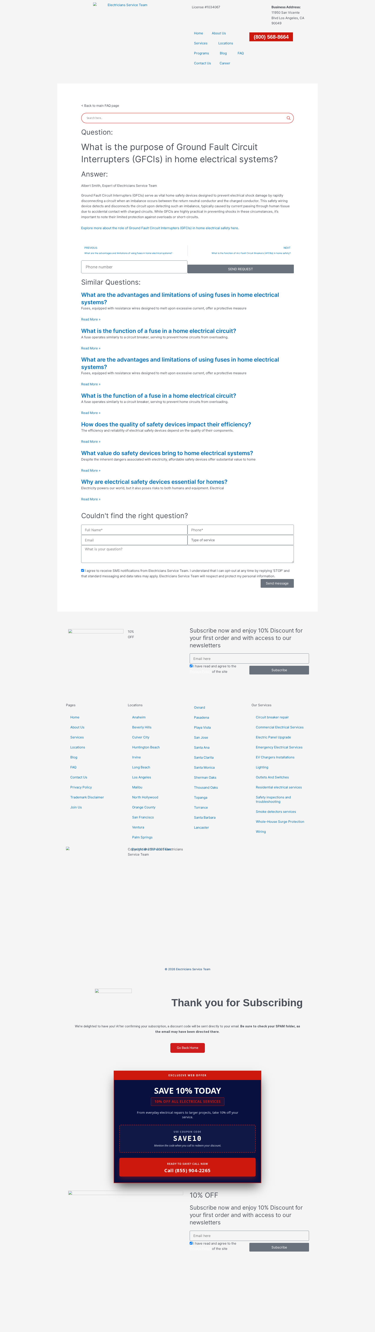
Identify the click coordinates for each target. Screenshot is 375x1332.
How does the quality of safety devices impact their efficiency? (166, 424)
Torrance (201, 807)
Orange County (143, 807)
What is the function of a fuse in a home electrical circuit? (158, 330)
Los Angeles (141, 777)
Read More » (90, 319)
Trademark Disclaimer (87, 797)
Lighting (262, 767)
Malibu (137, 787)
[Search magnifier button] (289, 118)
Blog (223, 53)
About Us (219, 33)
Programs (201, 53)
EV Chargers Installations (275, 757)
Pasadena (201, 717)
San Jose (201, 737)
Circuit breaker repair (272, 717)
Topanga (200, 797)
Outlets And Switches (272, 777)
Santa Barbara (204, 817)
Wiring (261, 832)
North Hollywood (145, 797)
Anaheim (139, 717)
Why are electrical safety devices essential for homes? (154, 481)
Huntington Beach (146, 747)
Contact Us (202, 63)
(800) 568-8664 (271, 37)
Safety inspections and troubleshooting (273, 799)
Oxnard (199, 707)
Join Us (76, 807)
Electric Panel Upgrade (273, 737)
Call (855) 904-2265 (187, 1170)
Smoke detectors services (276, 812)
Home (198, 33)
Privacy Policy (200, 671)
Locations (225, 43)
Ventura (138, 827)
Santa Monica (204, 767)
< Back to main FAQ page (100, 105)
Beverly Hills (141, 727)
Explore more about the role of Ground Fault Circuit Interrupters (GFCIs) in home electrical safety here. (160, 228)
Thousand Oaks (206, 787)
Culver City (140, 737)
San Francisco (143, 817)
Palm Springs (142, 837)
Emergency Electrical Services (279, 747)
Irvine (136, 757)
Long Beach (141, 767)
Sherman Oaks (205, 777)
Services (200, 43)
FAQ (241, 53)
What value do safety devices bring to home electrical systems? (167, 453)
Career (225, 63)
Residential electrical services (279, 787)
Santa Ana (201, 747)
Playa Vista (202, 727)
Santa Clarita (204, 757)
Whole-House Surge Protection (280, 822)
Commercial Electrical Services (280, 727)
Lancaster (201, 827)
